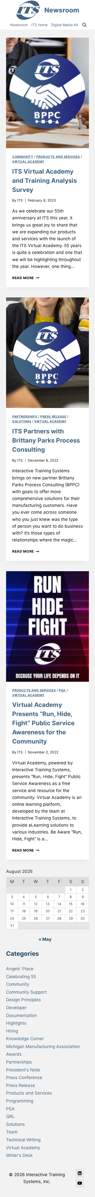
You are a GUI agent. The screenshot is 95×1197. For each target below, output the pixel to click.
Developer (16, 1007)
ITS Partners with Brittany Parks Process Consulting (46, 440)
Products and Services (58, 157)
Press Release (53, 416)
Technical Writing (23, 1139)
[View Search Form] (84, 24)
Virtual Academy (28, 161)
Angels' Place (19, 968)
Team (11, 1131)
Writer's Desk (19, 1155)
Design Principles (23, 999)
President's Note (23, 1069)
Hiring (12, 1031)
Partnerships (24, 416)
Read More (25, 278)
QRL (10, 1116)
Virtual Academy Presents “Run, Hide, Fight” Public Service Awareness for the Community (43, 723)
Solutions (21, 421)
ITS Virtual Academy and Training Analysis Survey (44, 180)
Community (22, 157)
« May (45, 939)
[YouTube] (79, 1183)
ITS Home (39, 25)
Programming (19, 1100)
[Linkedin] (79, 1173)
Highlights (16, 1023)
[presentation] (47, 93)
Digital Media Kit (64, 25)
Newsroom (19, 25)
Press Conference (24, 1077)
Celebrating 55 (21, 976)
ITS (20, 200)
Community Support (26, 992)
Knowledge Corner (25, 1038)
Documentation (21, 1015)
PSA (62, 690)
